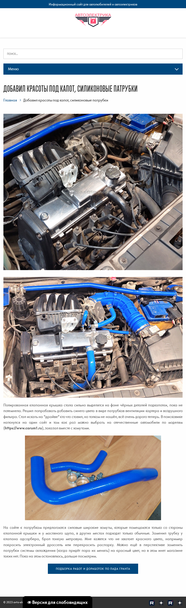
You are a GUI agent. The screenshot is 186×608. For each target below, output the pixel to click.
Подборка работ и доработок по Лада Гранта (93, 569)
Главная (10, 100)
